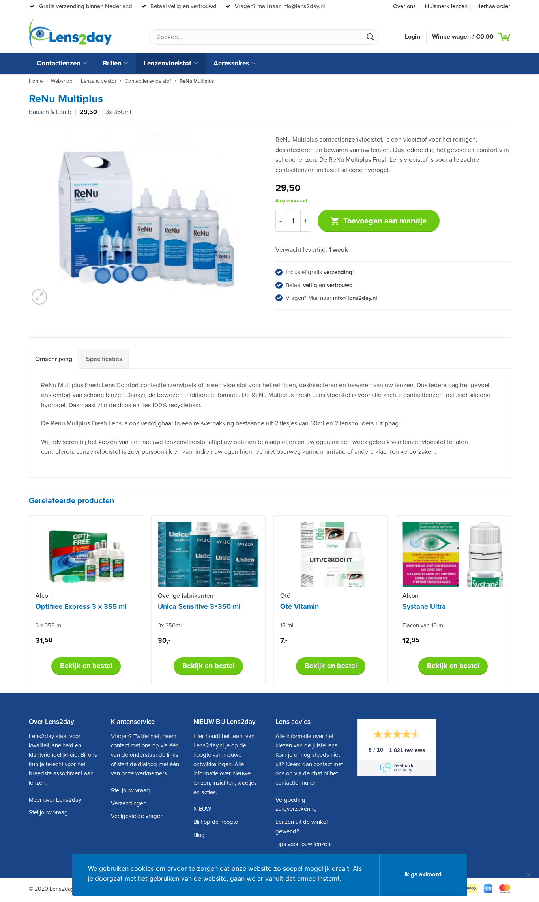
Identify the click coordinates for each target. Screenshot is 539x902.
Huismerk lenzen (446, 6)
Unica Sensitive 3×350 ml (199, 606)
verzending (338, 272)
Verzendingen (128, 803)
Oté (285, 596)
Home (36, 81)
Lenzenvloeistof (167, 63)
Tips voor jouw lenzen (302, 844)
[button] (39, 297)
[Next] (510, 603)
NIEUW (202, 808)
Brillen (112, 63)
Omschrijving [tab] (53, 359)
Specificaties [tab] (104, 359)
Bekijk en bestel (86, 665)
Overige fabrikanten (185, 596)
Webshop (62, 81)
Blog (199, 834)
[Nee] (528, 878)
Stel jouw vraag (48, 812)
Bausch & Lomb (50, 112)
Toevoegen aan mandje (385, 221)
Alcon (44, 596)
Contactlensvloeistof (148, 81)
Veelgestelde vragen (137, 816)
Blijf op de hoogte (215, 821)
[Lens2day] (70, 33)
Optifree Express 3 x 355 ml (81, 606)
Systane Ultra (424, 606)
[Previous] (29, 603)
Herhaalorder (493, 6)
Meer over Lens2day (55, 799)
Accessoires (231, 63)
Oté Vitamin (299, 606)
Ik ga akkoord (423, 874)
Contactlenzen (58, 63)
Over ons (404, 6)
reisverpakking (214, 423)
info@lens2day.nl (355, 297)
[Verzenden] (370, 37)
